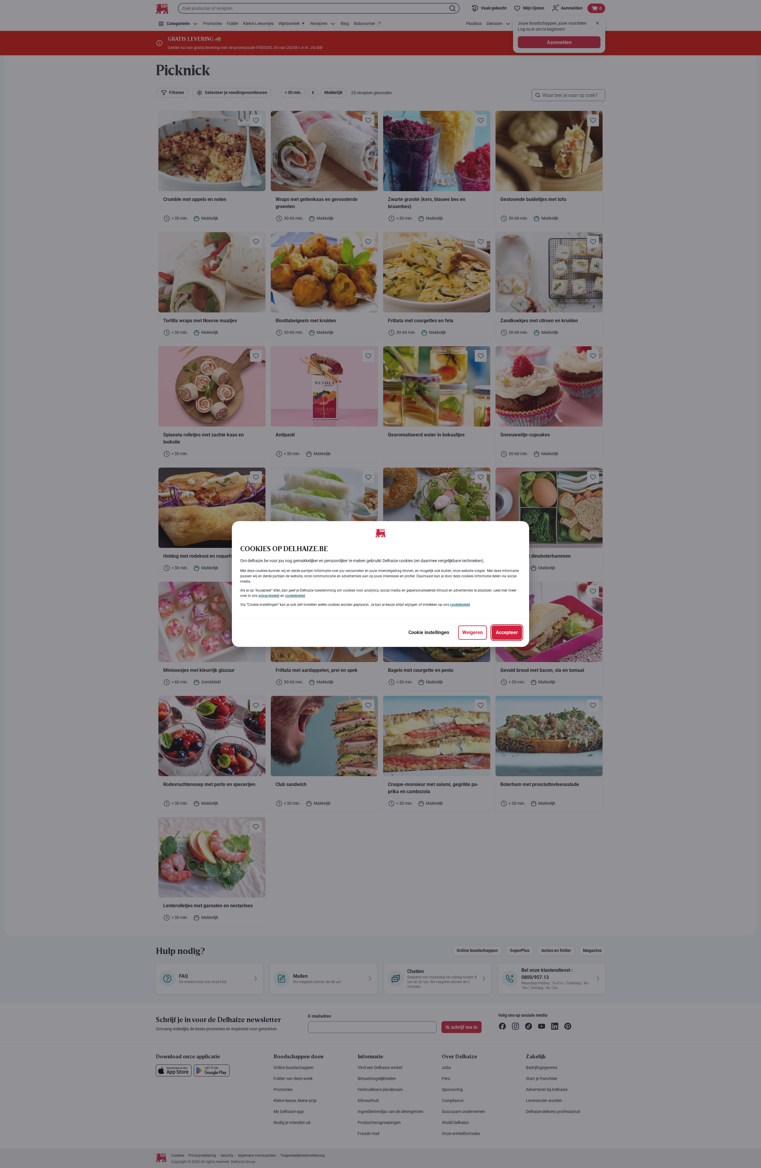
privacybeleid (269, 596)
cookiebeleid (295, 596)
